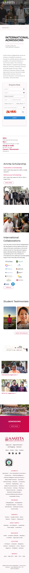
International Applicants (9, 375)
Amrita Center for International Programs (13, 19)
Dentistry (8, 483)
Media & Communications (10, 485)
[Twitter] (13, 453)
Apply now (8, 444)
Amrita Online (14, 508)
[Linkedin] (19, 453)
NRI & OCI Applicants (8, 393)
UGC (20, 556)
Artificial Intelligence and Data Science (14, 477)
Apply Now (14, 426)
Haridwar (21, 548)
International (8, 506)
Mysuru (23, 546)
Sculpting (19, 490)
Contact (21, 450)
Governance (18, 527)
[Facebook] (9, 453)
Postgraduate (18, 502)
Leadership (21, 525)
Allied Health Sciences (11, 479)
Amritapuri (7, 543)
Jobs (16, 450)
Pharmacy (21, 488)
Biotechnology (7, 481)
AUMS (5, 535)
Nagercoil (8, 548)
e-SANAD (9, 537)
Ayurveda (20, 479)
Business (15, 481)
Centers (7, 517)
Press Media (10, 527)
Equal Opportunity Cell (16, 567)
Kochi (18, 546)
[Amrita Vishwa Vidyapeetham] (8, 2)
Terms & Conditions (14, 568)
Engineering (15, 483)
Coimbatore (12, 546)
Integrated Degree (11, 504)
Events (12, 450)
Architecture (8, 475)
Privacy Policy (23, 565)
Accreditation (13, 525)
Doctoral (19, 504)
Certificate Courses (18, 506)
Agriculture (5, 473)
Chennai (5, 546)
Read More (8, 182)
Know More (9, 307)
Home (4, 18)
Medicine (21, 485)
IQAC (5, 556)
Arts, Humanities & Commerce (17, 473)
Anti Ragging (11, 446)
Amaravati (14, 543)
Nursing (15, 488)
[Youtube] (16, 453)
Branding (22, 535)
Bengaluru (20, 543)
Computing (21, 481)
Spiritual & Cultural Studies (14, 492)
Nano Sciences (8, 488)
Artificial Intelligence (18, 475)
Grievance (7, 567)
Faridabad (14, 548)
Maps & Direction (17, 444)
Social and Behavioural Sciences (14, 494)
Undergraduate (10, 502)
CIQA (23, 556)
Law (21, 483)
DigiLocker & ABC (18, 537)
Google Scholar (14, 517)
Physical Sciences (10, 490)
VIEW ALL (8, 287)
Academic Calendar (13, 535)
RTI (22, 567)
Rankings (6, 525)
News (7, 450)
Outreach (18, 446)
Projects (13, 519)
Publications (20, 519)
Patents (8, 519)
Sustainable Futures (14, 496)
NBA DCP (10, 556)
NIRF (16, 556)
